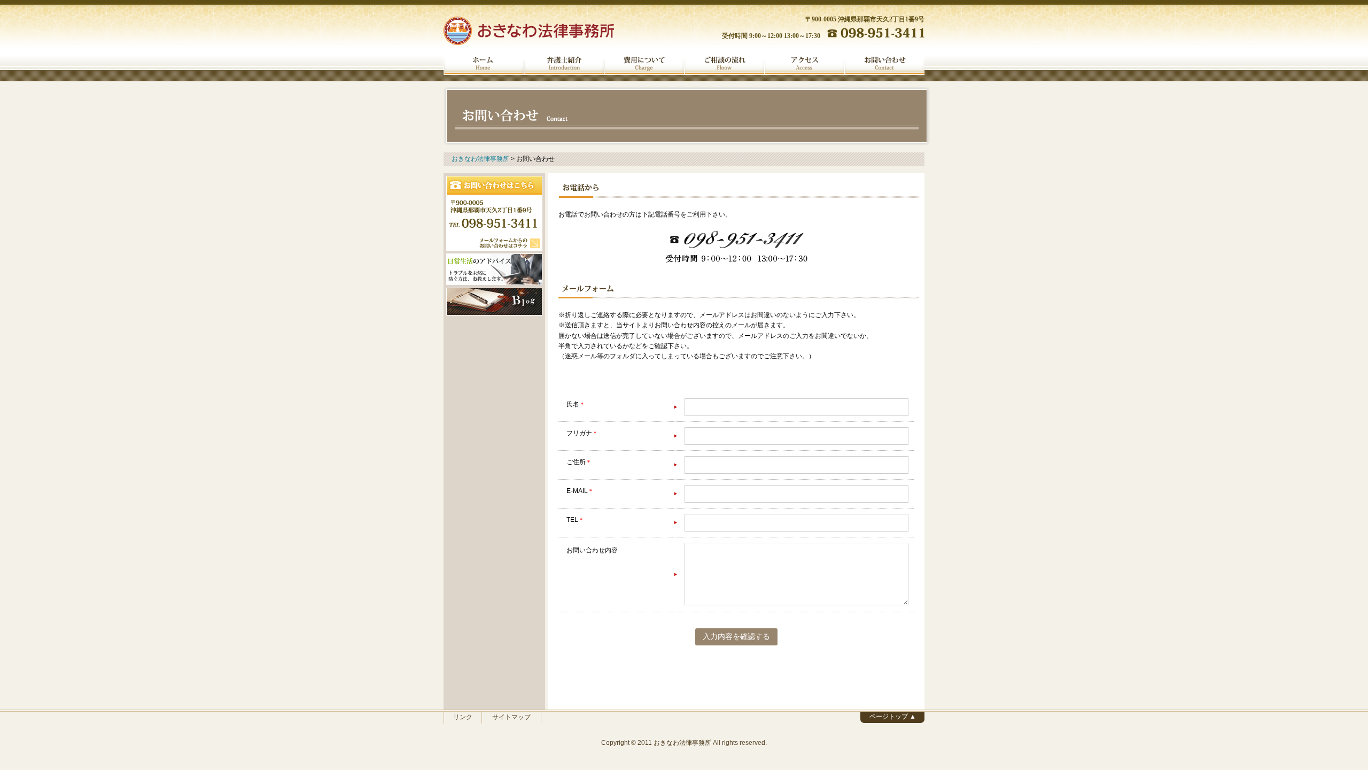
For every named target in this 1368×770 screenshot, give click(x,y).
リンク (462, 717)
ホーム (484, 63)
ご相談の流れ (724, 63)
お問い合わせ (884, 63)
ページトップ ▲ (892, 716)
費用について (644, 63)
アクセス (804, 63)
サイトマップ (511, 717)
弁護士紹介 (564, 63)
